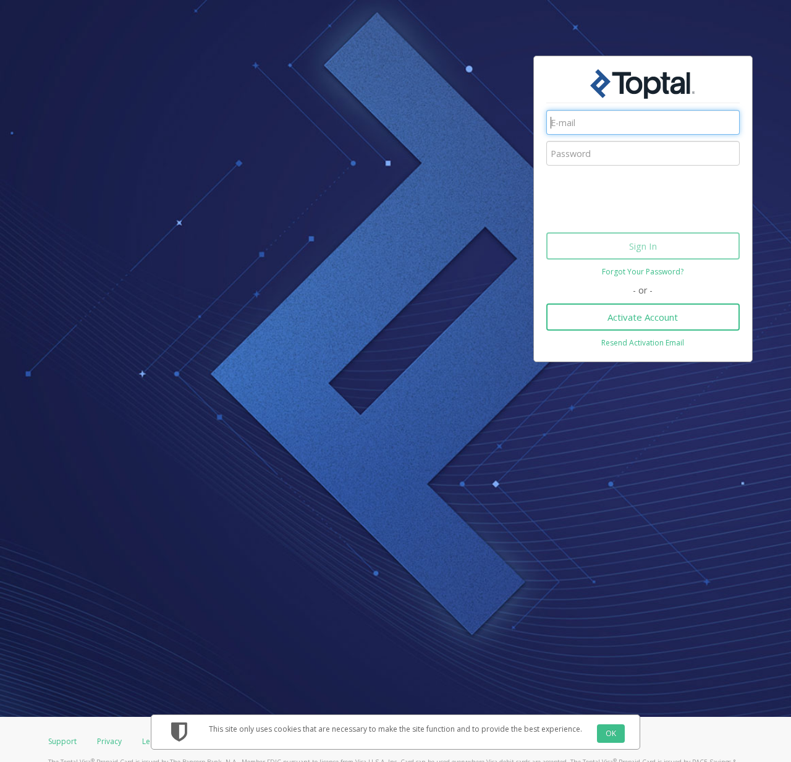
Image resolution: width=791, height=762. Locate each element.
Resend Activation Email (642, 342)
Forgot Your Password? (642, 271)
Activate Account (642, 317)
